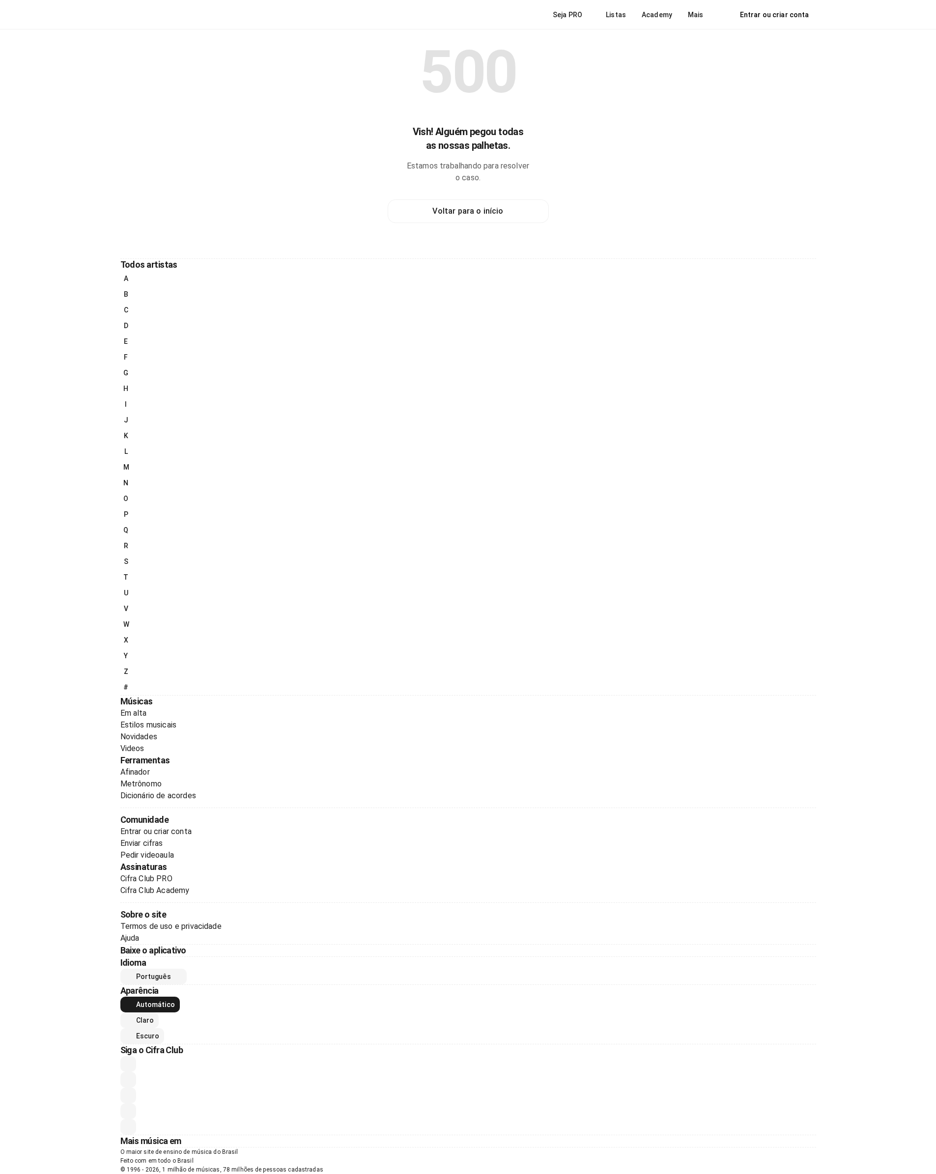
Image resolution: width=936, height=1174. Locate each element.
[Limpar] (174, 10)
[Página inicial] (142, 15)
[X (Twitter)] (128, 1127)
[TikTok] (128, 1111)
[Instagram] (128, 1080)
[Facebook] (128, 1095)
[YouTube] (128, 1064)
